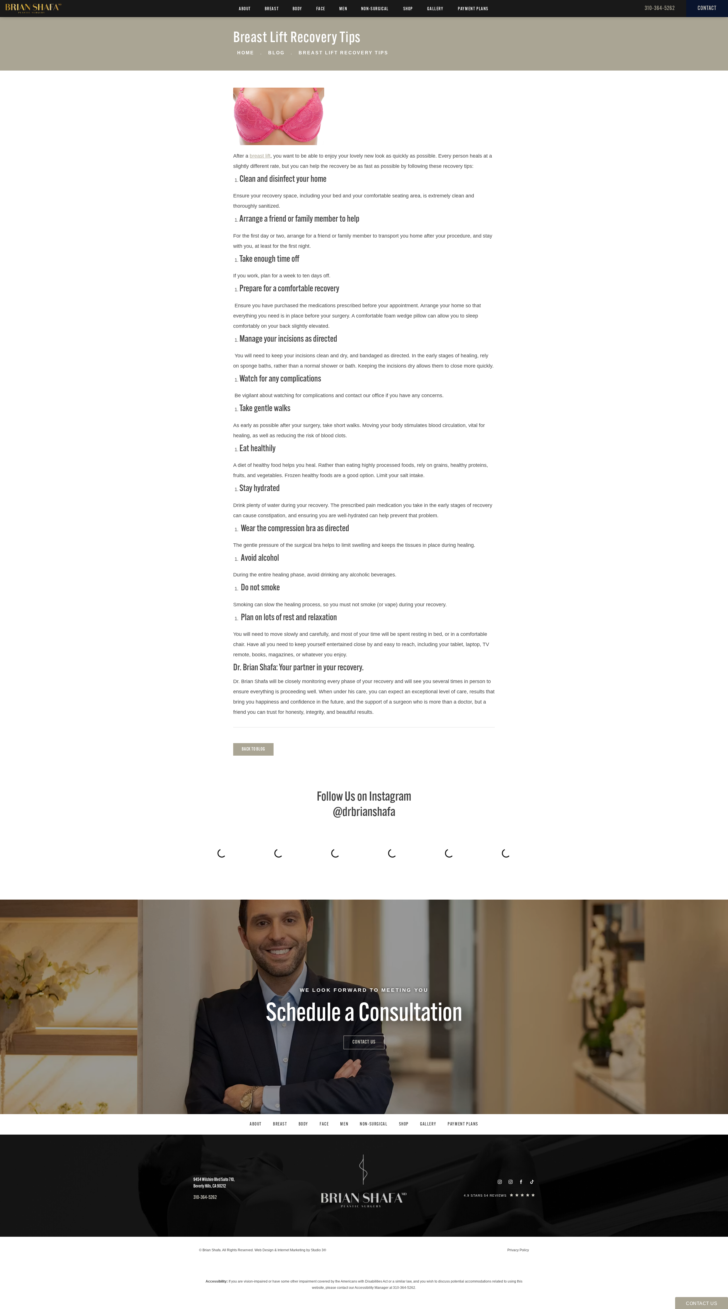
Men (343, 9)
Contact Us (364, 1042)
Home (245, 52)
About (245, 9)
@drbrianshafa (364, 812)
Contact (707, 8)
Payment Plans (473, 9)
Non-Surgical (375, 9)
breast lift (260, 156)
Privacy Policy (518, 1250)
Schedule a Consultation (364, 1014)
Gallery (435, 9)
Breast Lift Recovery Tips (343, 52)
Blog (276, 52)
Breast (272, 9)
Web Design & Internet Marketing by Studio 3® (290, 1250)
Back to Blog (253, 749)
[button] (499, 1181)
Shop (408, 9)
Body (297, 9)
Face (320, 9)
